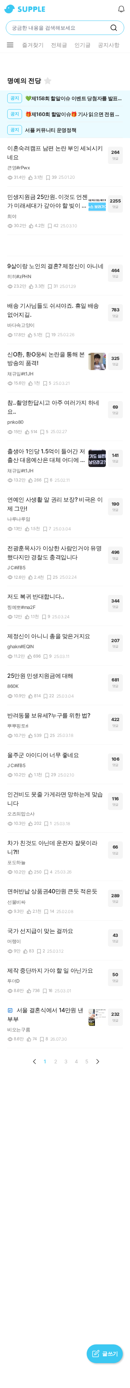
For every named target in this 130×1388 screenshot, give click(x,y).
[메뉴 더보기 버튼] (10, 45)
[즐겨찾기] (47, 80)
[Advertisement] (65, 62)
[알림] (121, 9)
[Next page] (97, 1061)
